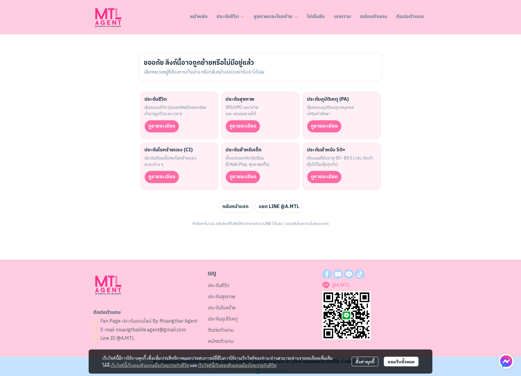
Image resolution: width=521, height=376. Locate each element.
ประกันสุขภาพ (221, 297)
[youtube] (338, 274)
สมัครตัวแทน (220, 341)
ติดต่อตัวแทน (221, 330)
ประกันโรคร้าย (221, 308)
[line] (349, 274)
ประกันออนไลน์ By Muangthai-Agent (159, 321)
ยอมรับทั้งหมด (401, 361)
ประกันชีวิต (218, 286)
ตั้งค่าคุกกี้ (364, 361)
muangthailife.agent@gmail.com (151, 330)
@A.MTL (125, 338)
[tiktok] (360, 274)
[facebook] (327, 274)
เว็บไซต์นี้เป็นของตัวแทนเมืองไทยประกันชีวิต (150, 365)
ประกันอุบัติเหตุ (223, 319)
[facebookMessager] (506, 361)
